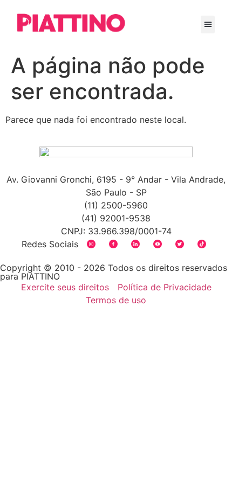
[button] (208, 24)
